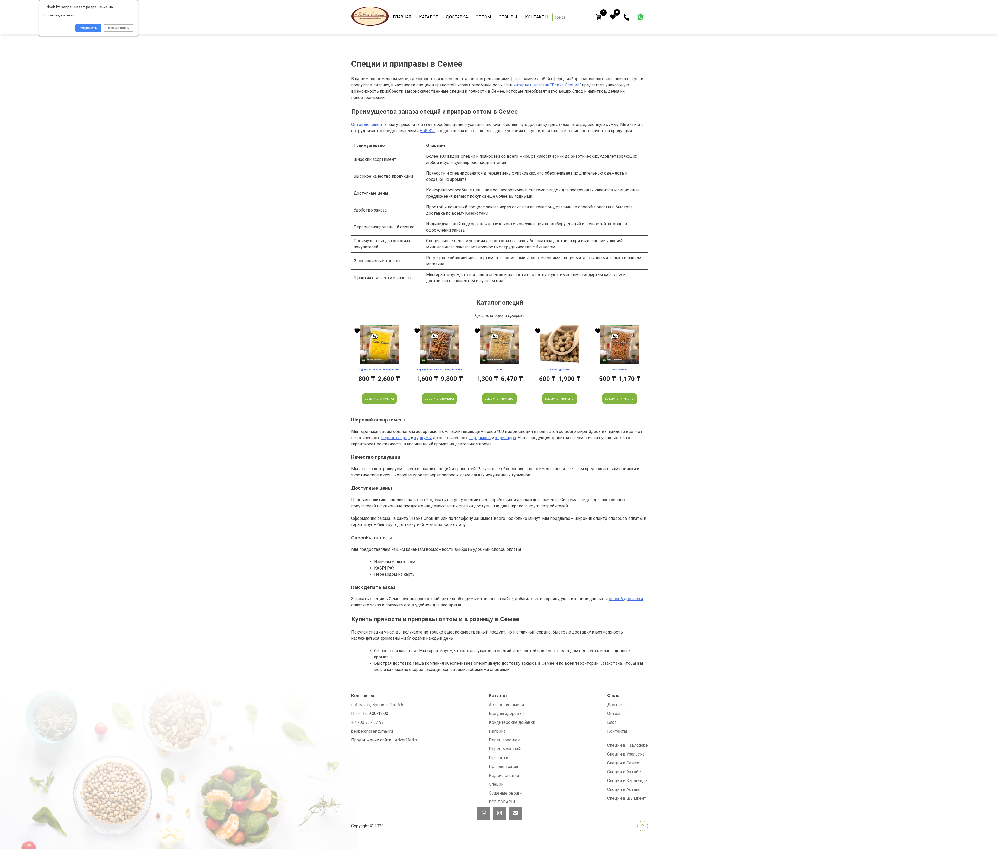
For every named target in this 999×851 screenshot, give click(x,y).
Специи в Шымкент (626, 798)
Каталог (428, 17)
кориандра (505, 437)
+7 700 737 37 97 (367, 722)
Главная (402, 17)
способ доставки (626, 598)
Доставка (457, 17)
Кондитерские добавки (512, 722)
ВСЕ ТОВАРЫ (502, 801)
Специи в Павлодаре (627, 745)
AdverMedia (406, 740)
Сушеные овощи (505, 793)
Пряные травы (503, 766)
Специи (496, 784)
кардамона (480, 437)
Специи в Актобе (624, 771)
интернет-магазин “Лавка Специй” (547, 84)
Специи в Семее (623, 762)
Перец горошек (504, 740)
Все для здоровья (506, 713)
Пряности (498, 757)
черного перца (395, 437)
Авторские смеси (506, 704)
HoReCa (427, 130)
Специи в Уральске (626, 754)
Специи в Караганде (627, 780)
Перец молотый (505, 748)
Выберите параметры (379, 398)
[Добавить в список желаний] (358, 331)
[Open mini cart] (598, 17)
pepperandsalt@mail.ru (372, 731)
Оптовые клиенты (369, 124)
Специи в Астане (624, 789)
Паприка (497, 731)
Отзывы (508, 17)
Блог (611, 722)
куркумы (423, 437)
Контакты (536, 17)
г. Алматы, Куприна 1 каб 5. (377, 704)
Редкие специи (504, 775)
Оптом (483, 17)
